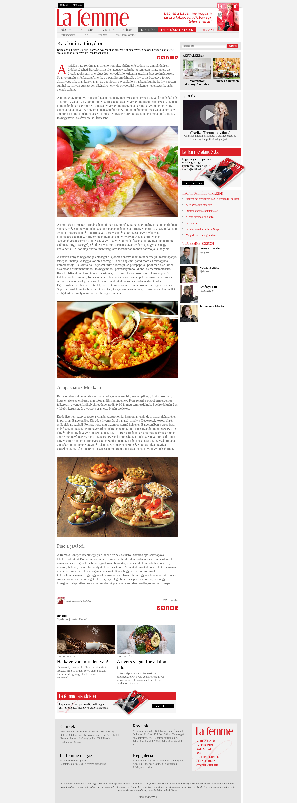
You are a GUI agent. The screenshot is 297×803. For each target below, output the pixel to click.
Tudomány (66, 741)
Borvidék (82, 731)
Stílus (167, 734)
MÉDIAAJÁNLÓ (205, 741)
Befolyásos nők (163, 730)
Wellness (102, 34)
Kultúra (158, 734)
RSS (198, 753)
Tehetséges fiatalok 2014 (146, 741)
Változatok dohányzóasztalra (197, 82)
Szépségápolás (87, 738)
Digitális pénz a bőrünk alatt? (202, 210)
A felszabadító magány (199, 204)
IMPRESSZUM (204, 745)
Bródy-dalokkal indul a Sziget (203, 229)
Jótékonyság (75, 734)
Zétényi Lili (208, 287)
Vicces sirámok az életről (200, 216)
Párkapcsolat (67, 34)
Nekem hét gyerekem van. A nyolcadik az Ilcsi (212, 198)
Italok (63, 734)
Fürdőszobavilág (142, 760)
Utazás (74, 619)
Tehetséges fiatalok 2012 (167, 737)
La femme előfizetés (71, 763)
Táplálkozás (62, 619)
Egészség (94, 731)
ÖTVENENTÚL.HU (207, 765)
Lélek (86, 34)
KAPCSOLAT (203, 749)
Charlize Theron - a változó (210, 133)
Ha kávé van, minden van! (82, 661)
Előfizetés (77, 5)
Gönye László (210, 248)
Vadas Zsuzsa (209, 267)
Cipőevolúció (193, 223)
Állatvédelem (67, 731)
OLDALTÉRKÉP (205, 761)
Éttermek (83, 619)
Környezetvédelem (94, 734)
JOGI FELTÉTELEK (207, 757)
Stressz (73, 738)
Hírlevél (64, 5)
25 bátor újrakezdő (143, 730)
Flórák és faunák (162, 760)
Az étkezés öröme (125, 34)
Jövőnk (148, 734)
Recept (64, 738)
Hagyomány (107, 731)
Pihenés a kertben (226, 81)
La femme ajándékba (94, 763)
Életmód (178, 730)
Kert (109, 734)
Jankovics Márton (213, 306)
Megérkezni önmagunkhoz (201, 235)
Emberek (137, 734)
